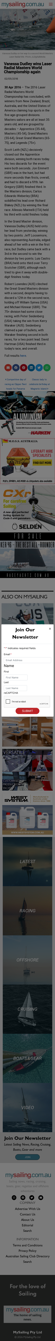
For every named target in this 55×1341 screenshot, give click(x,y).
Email (8, 654)
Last (6, 682)
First (6, 671)
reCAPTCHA (11, 692)
